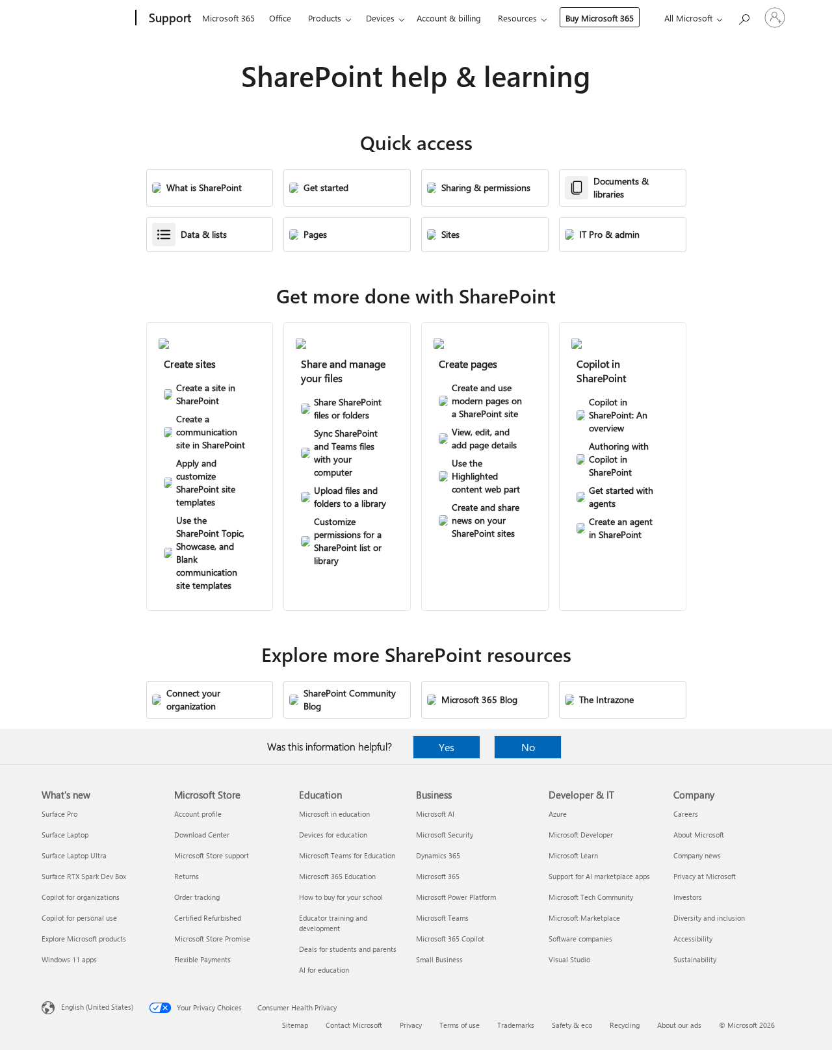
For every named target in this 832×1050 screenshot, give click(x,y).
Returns (186, 876)
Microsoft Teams (442, 918)
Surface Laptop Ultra (74, 855)
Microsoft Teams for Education (347, 855)
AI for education (324, 970)
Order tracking (197, 897)
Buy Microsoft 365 (600, 17)
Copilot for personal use (79, 918)
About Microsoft (698, 834)
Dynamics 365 (438, 855)
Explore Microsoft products (84, 938)
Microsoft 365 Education (337, 876)
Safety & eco (572, 1025)
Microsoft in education (334, 814)
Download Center (201, 834)
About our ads (679, 1025)
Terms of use (459, 1025)
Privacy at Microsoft (704, 876)
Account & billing (449, 17)
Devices (380, 17)
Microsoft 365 (228, 17)
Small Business (439, 959)
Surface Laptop (65, 834)
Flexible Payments (202, 959)
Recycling (625, 1025)
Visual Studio (569, 959)
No (528, 747)
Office (280, 17)
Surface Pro (59, 814)
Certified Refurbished (207, 918)
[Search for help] (743, 16)
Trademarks (515, 1025)
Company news (697, 855)
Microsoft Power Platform (456, 897)
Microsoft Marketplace (584, 918)
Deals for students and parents (347, 949)
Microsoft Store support (211, 855)
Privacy (411, 1025)
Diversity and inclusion (709, 918)
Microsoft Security (444, 834)
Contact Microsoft (354, 1025)
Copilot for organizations (81, 897)
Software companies (580, 938)
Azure (558, 814)
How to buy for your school (341, 897)
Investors (687, 897)
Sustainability (694, 959)
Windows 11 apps (69, 959)
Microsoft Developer (581, 834)
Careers (685, 814)
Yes (446, 747)
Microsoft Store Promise (212, 938)
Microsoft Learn (573, 855)
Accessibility (692, 938)
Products (324, 17)
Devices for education (333, 834)
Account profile (198, 814)
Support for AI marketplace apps (599, 876)
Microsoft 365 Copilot (450, 938)
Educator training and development (333, 923)
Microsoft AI (435, 814)
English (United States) (97, 1007)
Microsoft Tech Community (591, 897)
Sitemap (295, 1025)
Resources (517, 17)
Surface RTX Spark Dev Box (84, 876)
